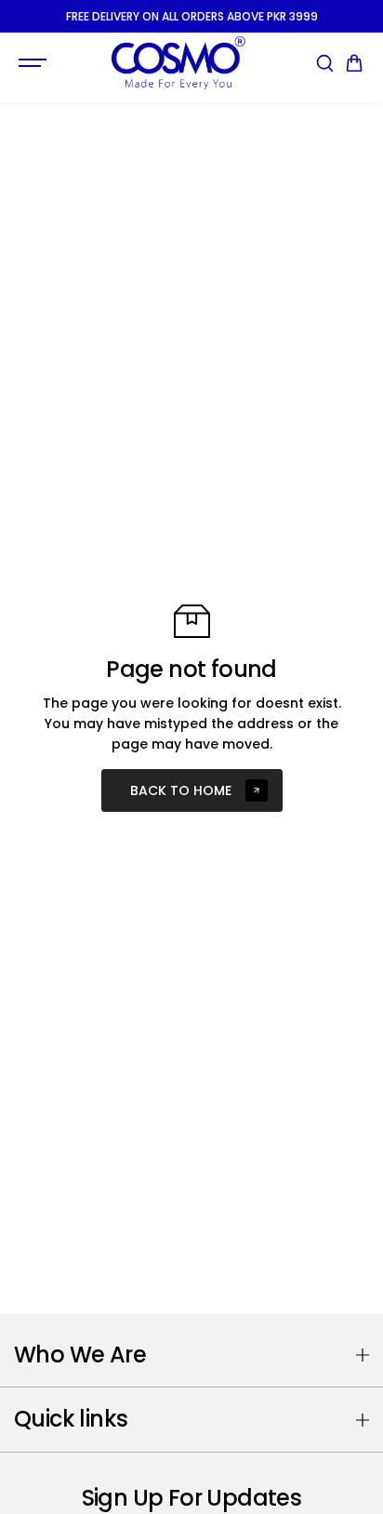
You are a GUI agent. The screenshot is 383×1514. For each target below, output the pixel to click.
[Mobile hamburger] (34, 63)
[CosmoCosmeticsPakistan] (177, 62)
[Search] (324, 63)
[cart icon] (354, 63)
